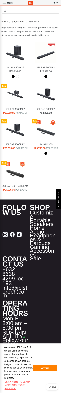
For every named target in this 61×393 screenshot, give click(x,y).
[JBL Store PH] (30, 3)
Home (4, 21)
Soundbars (18, 21)
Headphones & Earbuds (43, 239)
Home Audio (37, 230)
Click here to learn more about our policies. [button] (17, 385)
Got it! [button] (45, 368)
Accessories (42, 253)
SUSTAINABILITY (14, 334)
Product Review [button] (58, 199)
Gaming (39, 247)
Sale (35, 258)
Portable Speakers (41, 222)
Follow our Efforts (15, 342)
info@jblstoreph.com (14, 291)
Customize (41, 214)
